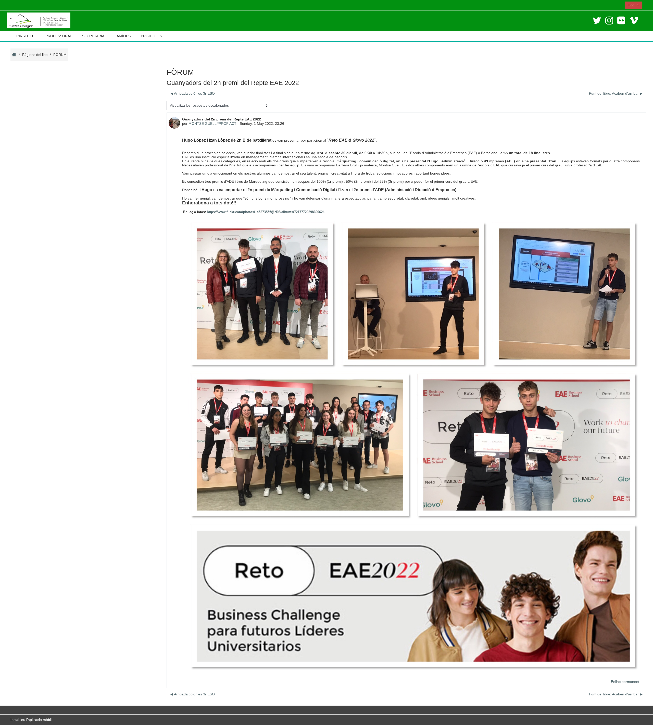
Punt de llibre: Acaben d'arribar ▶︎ (616, 93)
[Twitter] (597, 20)
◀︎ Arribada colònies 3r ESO (192, 93)
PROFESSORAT (58, 36)
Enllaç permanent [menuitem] (625, 682)
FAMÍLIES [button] (123, 36)
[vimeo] (634, 20)
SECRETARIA (93, 36)
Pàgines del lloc (34, 55)
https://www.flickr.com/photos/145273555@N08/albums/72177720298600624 (265, 212)
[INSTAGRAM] (609, 20)
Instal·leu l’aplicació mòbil (31, 720)
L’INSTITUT (25, 36)
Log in (633, 5)
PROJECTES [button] (151, 36)
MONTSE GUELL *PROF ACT (212, 123)
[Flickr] (621, 20)
